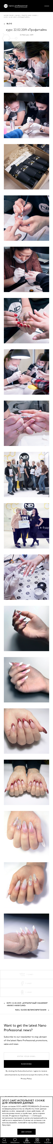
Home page (9, 15)
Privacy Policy (26, 1078)
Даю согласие (26, 1132)
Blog (18, 15)
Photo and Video (29, 15)
